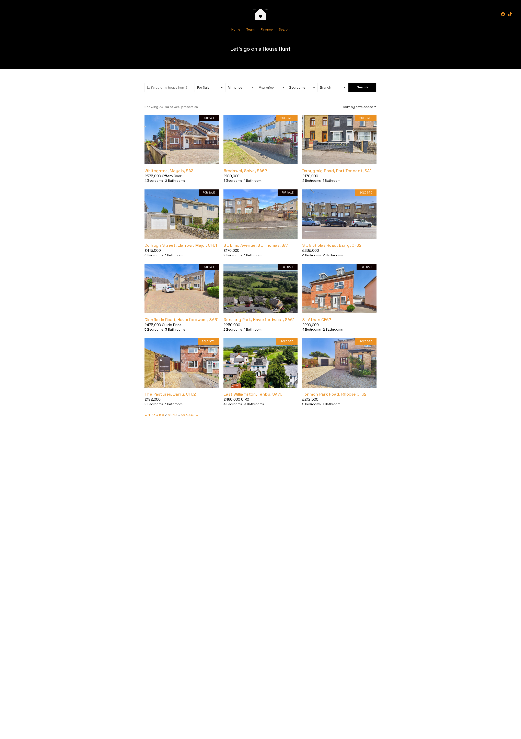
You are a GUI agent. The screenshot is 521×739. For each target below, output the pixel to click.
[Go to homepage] (260, 14)
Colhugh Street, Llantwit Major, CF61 (180, 245)
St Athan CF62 (316, 319)
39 (188, 415)
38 (183, 415)
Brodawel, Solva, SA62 (245, 170)
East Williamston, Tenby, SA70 (252, 394)
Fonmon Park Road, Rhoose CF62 (334, 394)
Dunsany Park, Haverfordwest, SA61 (258, 319)
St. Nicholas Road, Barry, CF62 (331, 245)
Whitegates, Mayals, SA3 (169, 170)
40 (192, 415)
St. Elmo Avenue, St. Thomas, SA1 (255, 245)
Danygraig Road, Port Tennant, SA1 (336, 170)
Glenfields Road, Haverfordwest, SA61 (181, 319)
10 (175, 415)
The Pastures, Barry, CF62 (170, 394)
